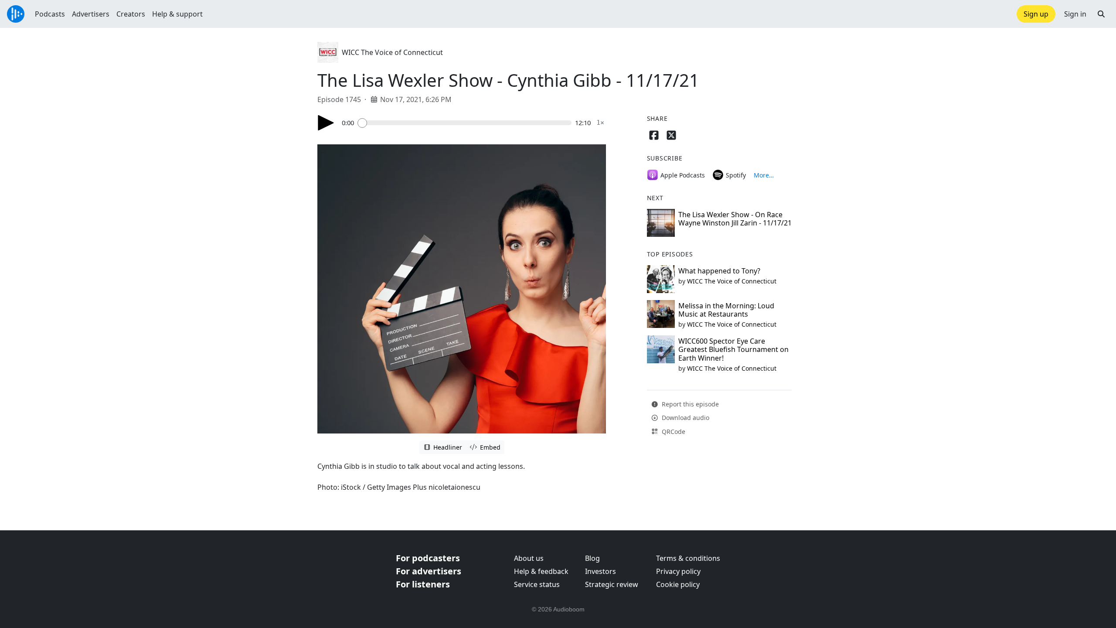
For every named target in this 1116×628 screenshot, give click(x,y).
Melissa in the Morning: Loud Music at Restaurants (726, 310)
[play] (326, 122)
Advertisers (90, 14)
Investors (600, 571)
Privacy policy (678, 571)
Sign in (1075, 14)
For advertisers (428, 571)
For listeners (423, 584)
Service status (537, 584)
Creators (130, 14)
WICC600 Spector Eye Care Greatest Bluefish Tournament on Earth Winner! (733, 349)
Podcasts (50, 14)
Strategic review (611, 584)
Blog (592, 558)
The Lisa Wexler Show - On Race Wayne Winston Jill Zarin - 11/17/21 (735, 219)
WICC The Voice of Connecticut (392, 52)
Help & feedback (541, 571)
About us (529, 558)
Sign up (1036, 14)
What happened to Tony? (719, 271)
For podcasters (428, 558)
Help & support (177, 14)
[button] (1101, 14)
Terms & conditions (688, 558)
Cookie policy (678, 584)
